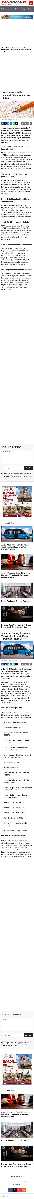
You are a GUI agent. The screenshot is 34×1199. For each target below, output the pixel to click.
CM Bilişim (7, 1196)
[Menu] (30, 3)
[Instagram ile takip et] (19, 1190)
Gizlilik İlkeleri (26, 1182)
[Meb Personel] (13, 3)
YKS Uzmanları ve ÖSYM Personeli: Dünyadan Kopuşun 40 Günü (16, 49)
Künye (12, 1182)
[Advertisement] (17, 73)
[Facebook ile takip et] (10, 1190)
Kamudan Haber (17, 48)
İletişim (18, 1182)
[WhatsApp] (14, 123)
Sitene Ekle (16, 1184)
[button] (25, 123)
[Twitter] (5, 123)
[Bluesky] (8, 123)
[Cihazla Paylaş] (16, 123)
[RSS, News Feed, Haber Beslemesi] (24, 1190)
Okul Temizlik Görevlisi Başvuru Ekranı (20, 9)
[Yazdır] (22, 123)
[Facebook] (2, 123)
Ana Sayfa (7, 48)
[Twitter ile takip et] (15, 1190)
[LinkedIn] (11, 123)
